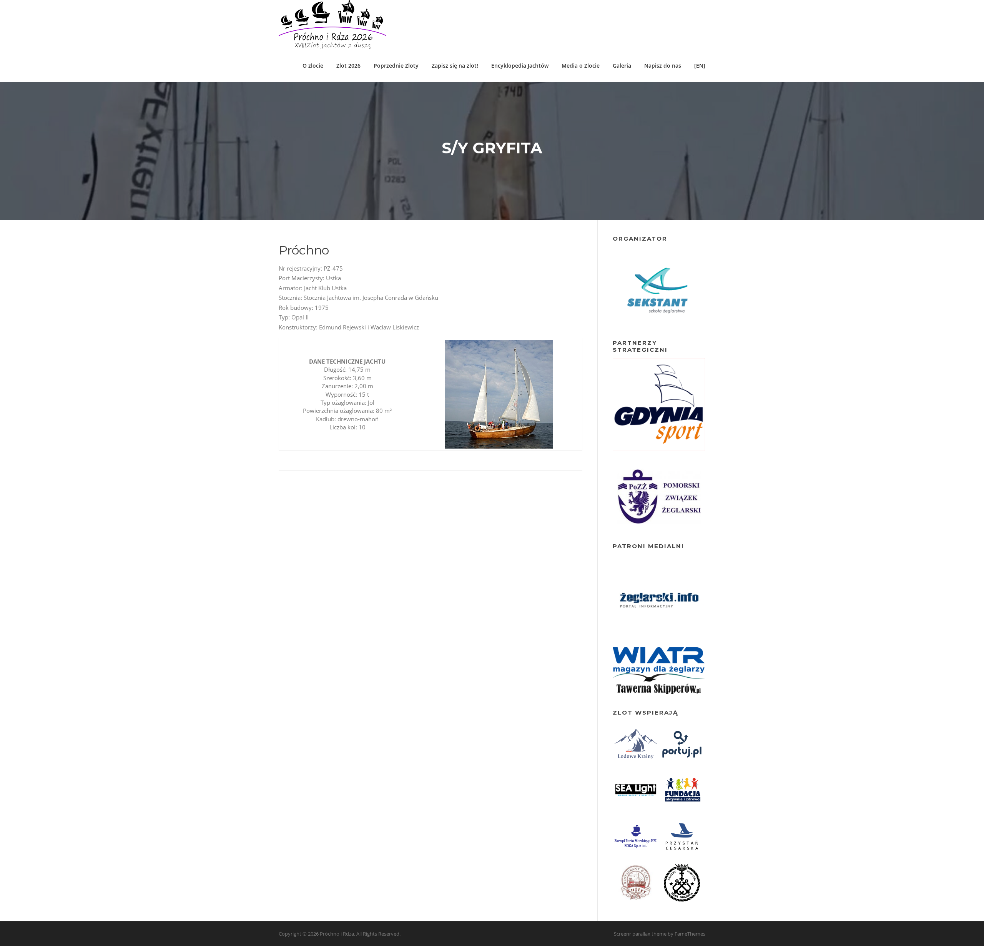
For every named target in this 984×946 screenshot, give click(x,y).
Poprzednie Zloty (396, 65)
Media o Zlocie (581, 65)
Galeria (622, 65)
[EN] (699, 65)
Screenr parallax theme (640, 933)
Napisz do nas (662, 65)
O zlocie (313, 65)
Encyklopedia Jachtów (520, 65)
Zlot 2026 (348, 65)
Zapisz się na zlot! (455, 65)
